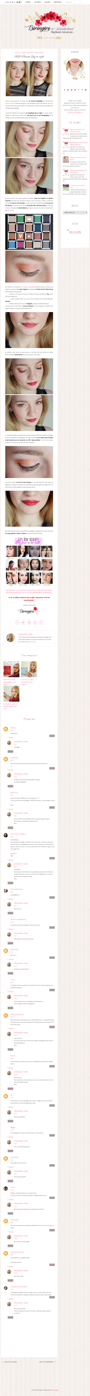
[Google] (15, 2)
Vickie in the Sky (22, 592)
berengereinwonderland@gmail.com (75, 112)
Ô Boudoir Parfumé (19, 1287)
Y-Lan (13, 979)
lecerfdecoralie (17, 1252)
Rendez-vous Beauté (10, 103)
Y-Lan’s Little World (31, 592)
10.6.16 (15, 966)
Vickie (13, 1187)
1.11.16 (15, 1305)
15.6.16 (15, 1074)
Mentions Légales (54, 1390)
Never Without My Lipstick (12, 592)
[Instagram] (12, 2)
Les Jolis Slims (22, 590)
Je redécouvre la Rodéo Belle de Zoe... (11, 706)
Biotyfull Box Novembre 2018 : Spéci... (10, 682)
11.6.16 (12, 1097)
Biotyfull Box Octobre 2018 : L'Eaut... (27, 682)
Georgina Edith (39, 590)
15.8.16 (12, 1289)
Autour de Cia (16, 590)
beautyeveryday (17, 1014)
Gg (12, 1095)
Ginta (13, 1056)
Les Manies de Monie (31, 590)
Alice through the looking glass (27, 287)
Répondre (52, 735)
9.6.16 (12, 730)
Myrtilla (14, 792)
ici (46, 201)
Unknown (14, 758)
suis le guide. (33, 642)
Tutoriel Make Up (39, 52)
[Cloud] (19, 2)
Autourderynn (17, 889)
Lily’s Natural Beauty (47, 592)
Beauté (17, 52)
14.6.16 (12, 1222)
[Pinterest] (17, 2)
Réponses (11, 737)
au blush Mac (11, 210)
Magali (13, 728)
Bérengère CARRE (26, 634)
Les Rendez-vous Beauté (26, 52)
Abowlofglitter (39, 592)
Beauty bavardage (18, 919)
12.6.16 (12, 1160)
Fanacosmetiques (48, 590)
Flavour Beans (9, 590)
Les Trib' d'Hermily (18, 834)
